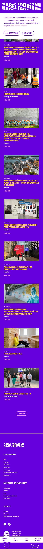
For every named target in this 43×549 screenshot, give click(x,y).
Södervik (6, 490)
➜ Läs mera (7, 60)
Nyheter (6, 511)
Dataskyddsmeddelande (10, 496)
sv (33, 546)
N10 (5, 493)
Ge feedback (7, 475)
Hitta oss (6, 462)
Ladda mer (21, 413)
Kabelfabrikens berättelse (10, 472)
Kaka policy (7, 498)
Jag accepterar (12, 33)
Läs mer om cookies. (19, 26)
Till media (6, 514)
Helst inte (28, 33)
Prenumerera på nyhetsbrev (11, 516)
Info (5, 459)
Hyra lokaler (7, 470)
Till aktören (6, 467)
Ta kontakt (6, 465)
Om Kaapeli (7, 488)
